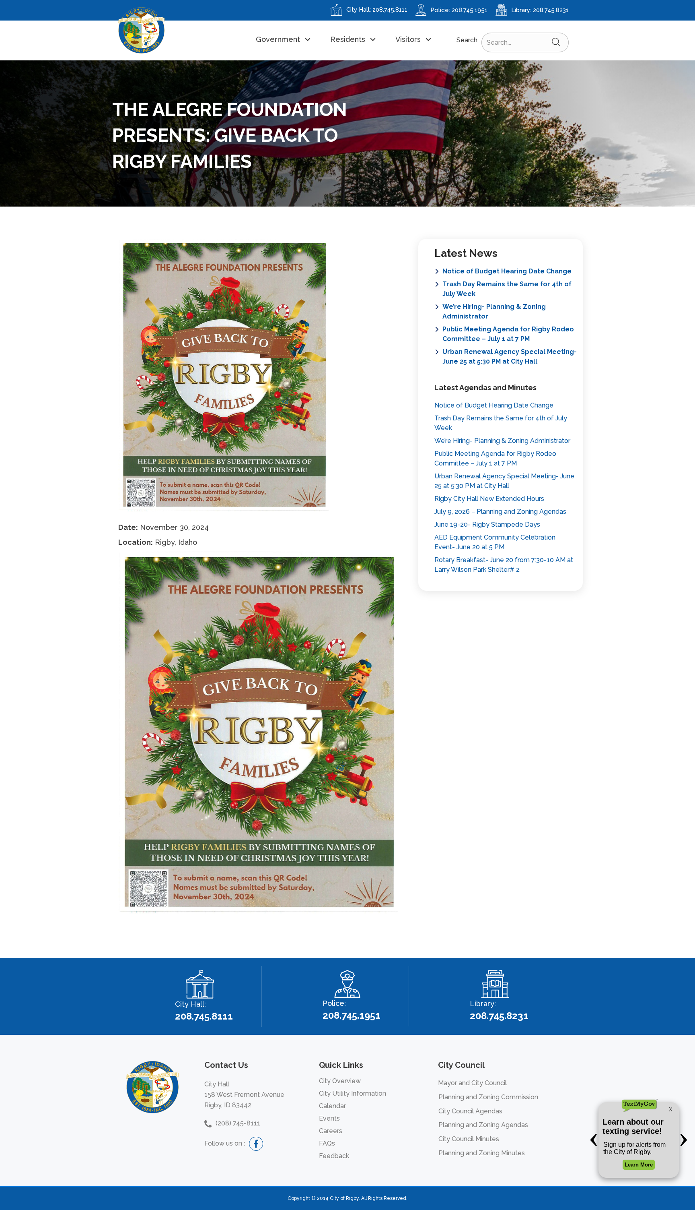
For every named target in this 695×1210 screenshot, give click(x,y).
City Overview (340, 1081)
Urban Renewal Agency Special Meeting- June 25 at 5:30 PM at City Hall (509, 356)
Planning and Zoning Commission (488, 1097)
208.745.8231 (551, 10)
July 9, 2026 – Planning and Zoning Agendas (500, 511)
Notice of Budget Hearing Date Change (507, 271)
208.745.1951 (469, 10)
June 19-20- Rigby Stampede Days (487, 524)
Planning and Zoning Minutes (481, 1153)
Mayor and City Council (472, 1083)
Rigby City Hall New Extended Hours (489, 499)
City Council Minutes (468, 1139)
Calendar (332, 1106)
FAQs (327, 1143)
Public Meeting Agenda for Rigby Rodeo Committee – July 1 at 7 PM (508, 334)
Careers (330, 1131)
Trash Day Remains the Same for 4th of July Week (507, 289)
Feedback (334, 1156)
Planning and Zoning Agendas (483, 1125)
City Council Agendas (470, 1111)
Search (466, 40)
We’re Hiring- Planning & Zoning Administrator (494, 311)
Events (329, 1118)
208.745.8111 (389, 9)
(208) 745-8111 (238, 1123)
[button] (283, 39)
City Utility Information (352, 1093)
